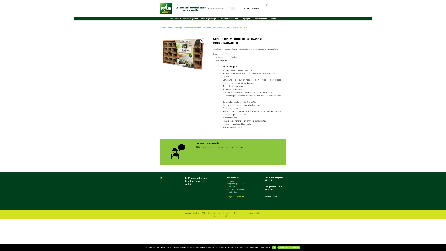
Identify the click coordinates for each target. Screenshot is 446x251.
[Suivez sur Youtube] (241, 204)
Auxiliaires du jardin (229, 19)
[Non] (443, 247)
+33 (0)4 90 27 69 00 (235, 197)
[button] (202, 41)
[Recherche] (233, 8)
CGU (204, 213)
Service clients (271, 196)
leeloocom (228, 216)
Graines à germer (190, 19)
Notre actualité (261, 19)
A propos (246, 19)
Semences (174, 19)
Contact (273, 19)
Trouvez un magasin (251, 8)
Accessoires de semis (192, 28)
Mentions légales (192, 213)
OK (274, 247)
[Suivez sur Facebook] (228, 204)
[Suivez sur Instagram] (234, 204)
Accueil (163, 28)
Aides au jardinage (208, 19)
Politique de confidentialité (219, 213)
